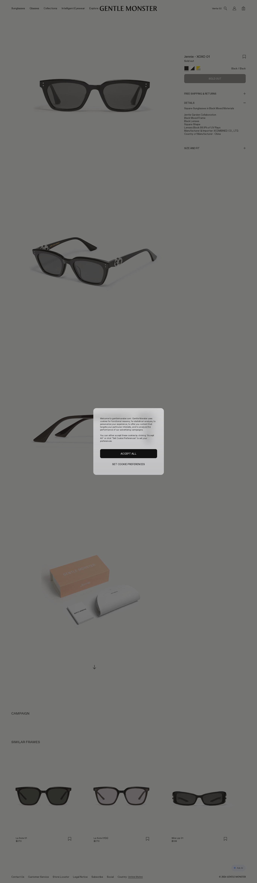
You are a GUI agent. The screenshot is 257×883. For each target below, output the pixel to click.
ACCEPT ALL (128, 453)
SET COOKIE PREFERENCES (128, 464)
